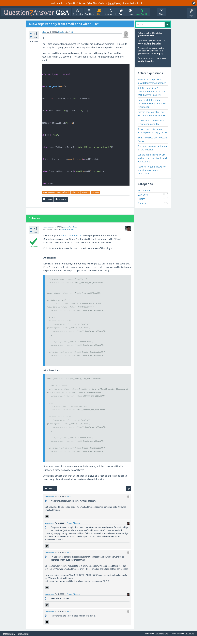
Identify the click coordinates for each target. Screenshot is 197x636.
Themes (142, 203)
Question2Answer (146, 36)
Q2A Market (189, 634)
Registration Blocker (71, 235)
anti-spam (95, 192)
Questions (89, 14)
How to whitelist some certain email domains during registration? (152, 103)
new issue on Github (147, 51)
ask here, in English (152, 43)
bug (158, 54)
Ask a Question (142, 14)
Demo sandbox (23, 634)
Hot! (99, 14)
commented (49, 497)
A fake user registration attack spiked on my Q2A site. (153, 131)
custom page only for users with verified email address (151, 114)
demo (110, 3)
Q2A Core (62, 32)
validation (75, 192)
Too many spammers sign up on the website (152, 148)
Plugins (141, 199)
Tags (121, 14)
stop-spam (85, 192)
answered (47, 227)
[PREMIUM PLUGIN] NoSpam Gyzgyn (152, 139)
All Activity (78, 14)
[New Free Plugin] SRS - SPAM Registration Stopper (152, 81)
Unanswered (110, 14)
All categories (145, 190)
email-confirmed (63, 192)
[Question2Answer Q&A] (36, 12)
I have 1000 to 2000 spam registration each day (151, 122)
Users (130, 14)
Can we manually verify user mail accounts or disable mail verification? (152, 158)
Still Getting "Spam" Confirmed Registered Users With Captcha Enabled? (152, 91)
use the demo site (146, 61)
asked (44, 32)
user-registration (49, 192)
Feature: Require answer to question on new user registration (152, 170)
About (161, 14)
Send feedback (9, 634)
